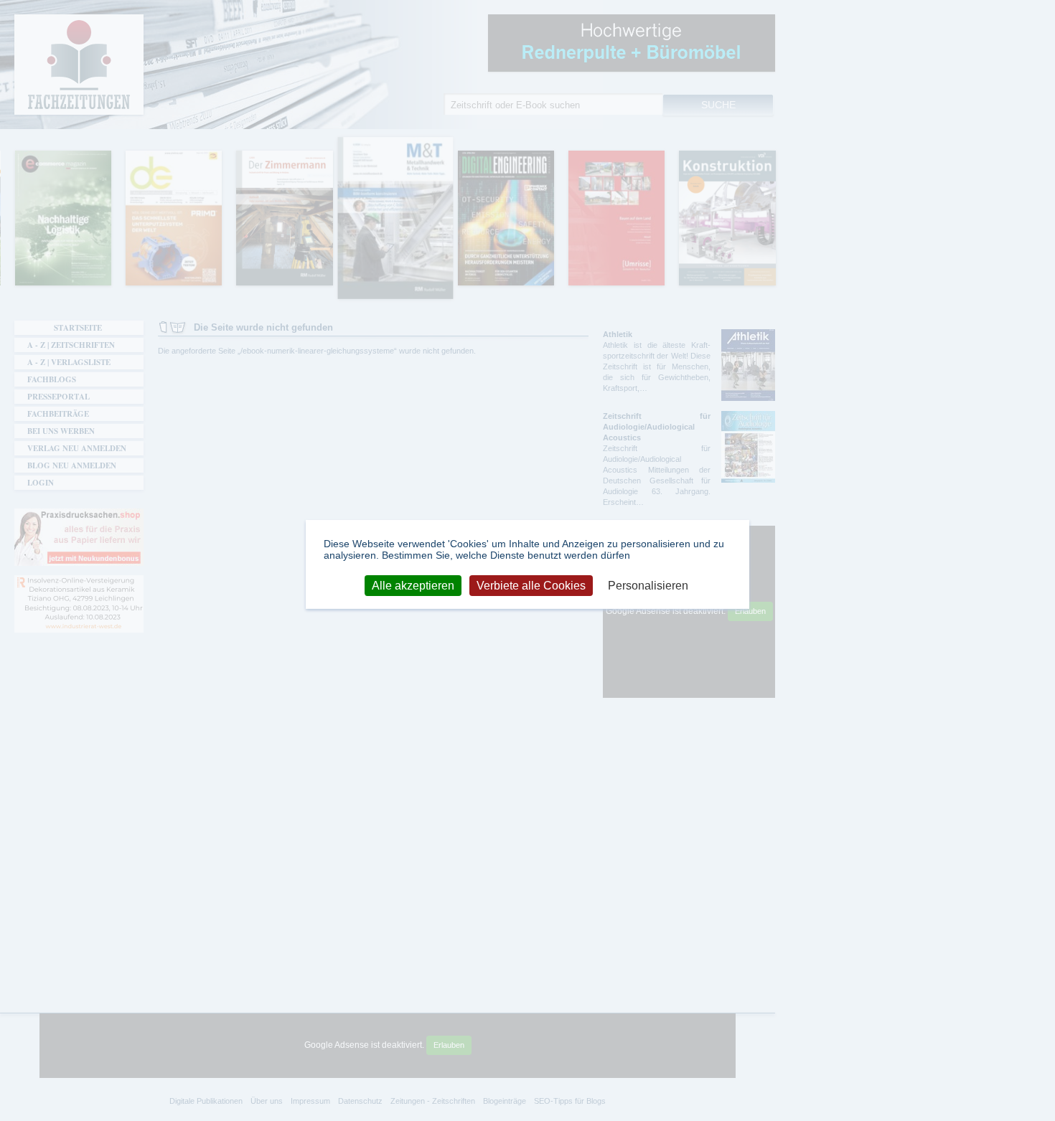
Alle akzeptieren (413, 585)
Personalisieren (648, 585)
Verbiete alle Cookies (531, 585)
